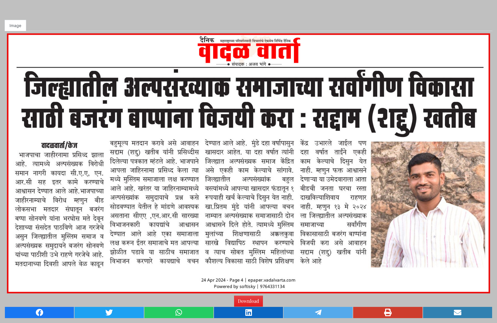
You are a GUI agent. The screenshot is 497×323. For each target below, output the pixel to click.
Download (248, 301)
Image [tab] (15, 25)
